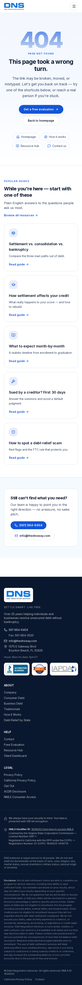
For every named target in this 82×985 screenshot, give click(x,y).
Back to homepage (41, 120)
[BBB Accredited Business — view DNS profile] (16, 669)
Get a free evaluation (39, 109)
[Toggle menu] (74, 6)
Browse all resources (19, 215)
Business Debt (13, 703)
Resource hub (30, 146)
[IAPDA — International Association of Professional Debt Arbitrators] (64, 669)
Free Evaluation (14, 744)
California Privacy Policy (20, 780)
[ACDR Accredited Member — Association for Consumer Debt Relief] (40, 669)
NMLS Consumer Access (20, 797)
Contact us (59, 146)
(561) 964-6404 (30, 525)
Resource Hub (13, 750)
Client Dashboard (15, 755)
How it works (57, 136)
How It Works (12, 714)
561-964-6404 (18, 629)
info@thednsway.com (35, 535)
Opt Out (9, 786)
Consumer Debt (14, 698)
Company (10, 692)
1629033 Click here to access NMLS (52, 829)
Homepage (28, 136)
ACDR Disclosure (15, 791)
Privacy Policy (13, 774)
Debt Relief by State (17, 720)
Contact (9, 739)
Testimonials (12, 709)
